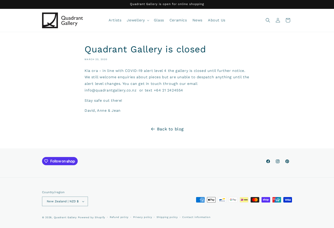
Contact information (196, 217)
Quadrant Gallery (65, 217)
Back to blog (170, 129)
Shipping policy (167, 217)
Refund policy (119, 217)
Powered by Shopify (91, 217)
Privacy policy (142, 217)
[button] (137, 20)
